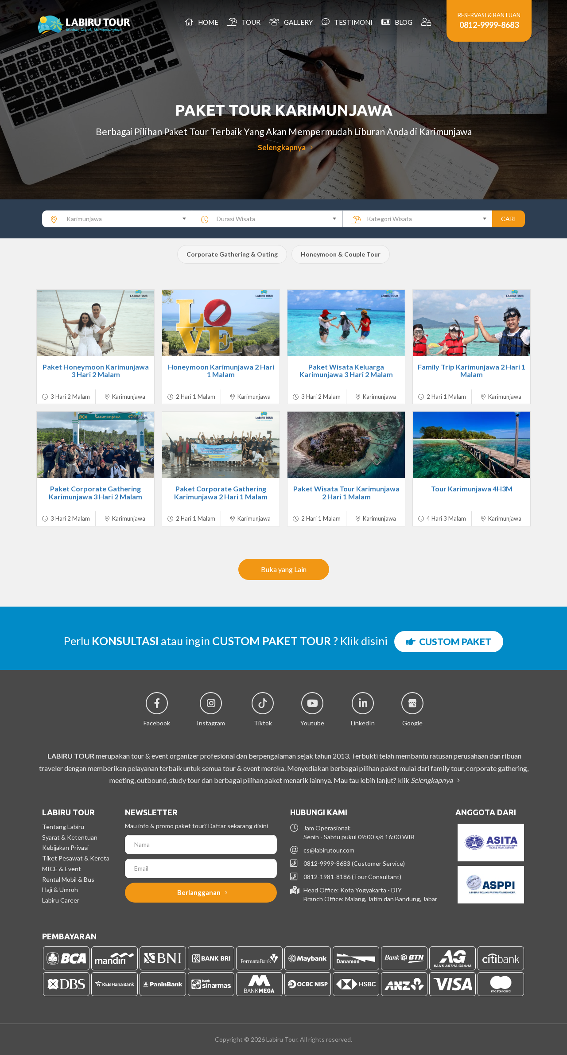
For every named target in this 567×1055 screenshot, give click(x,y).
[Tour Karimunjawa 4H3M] (471, 445)
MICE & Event (61, 868)
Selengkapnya (282, 147)
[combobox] (117, 218)
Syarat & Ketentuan (69, 837)
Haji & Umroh (60, 889)
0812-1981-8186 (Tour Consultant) (352, 876)
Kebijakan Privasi (65, 847)
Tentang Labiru (63, 826)
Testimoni (352, 22)
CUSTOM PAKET (453, 641)
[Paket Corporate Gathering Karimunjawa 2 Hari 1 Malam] (221, 445)
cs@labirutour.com (328, 850)
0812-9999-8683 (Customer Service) (354, 863)
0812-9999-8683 (489, 25)
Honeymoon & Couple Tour (341, 254)
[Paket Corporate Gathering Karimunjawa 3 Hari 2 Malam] (95, 445)
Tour (249, 22)
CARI (508, 218)
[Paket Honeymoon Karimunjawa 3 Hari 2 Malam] (95, 323)
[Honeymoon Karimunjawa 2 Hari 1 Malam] (221, 323)
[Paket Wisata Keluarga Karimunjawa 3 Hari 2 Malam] (346, 323)
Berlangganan (199, 892)
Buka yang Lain (284, 569)
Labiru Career (60, 900)
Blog (402, 22)
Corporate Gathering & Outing (232, 254)
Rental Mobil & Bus (68, 879)
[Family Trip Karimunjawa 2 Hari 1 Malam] (471, 323)
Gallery (297, 22)
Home (206, 22)
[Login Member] (427, 22)
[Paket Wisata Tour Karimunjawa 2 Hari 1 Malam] (346, 445)
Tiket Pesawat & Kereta (75, 858)
